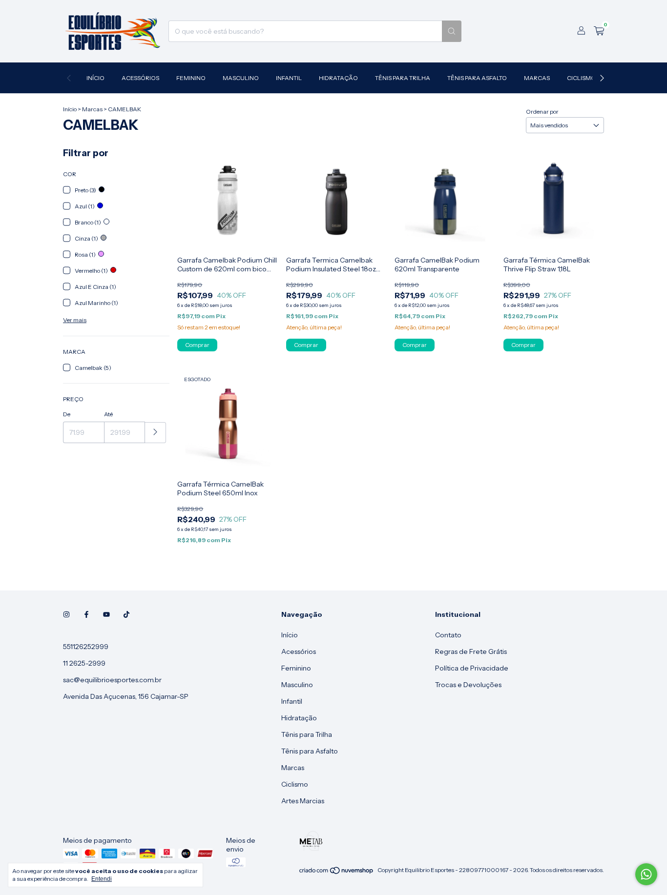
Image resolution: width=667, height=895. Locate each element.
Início (95, 77)
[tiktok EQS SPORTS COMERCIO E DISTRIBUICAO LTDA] (126, 614)
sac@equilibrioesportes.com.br (112, 679)
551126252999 (85, 646)
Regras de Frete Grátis (471, 651)
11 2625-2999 (84, 663)
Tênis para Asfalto (477, 77)
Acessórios (140, 77)
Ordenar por (542, 111)
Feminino (191, 77)
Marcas (537, 77)
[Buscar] (451, 31)
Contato (448, 635)
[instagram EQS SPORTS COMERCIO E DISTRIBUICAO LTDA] (66, 614)
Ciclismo (581, 77)
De (66, 414)
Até (108, 414)
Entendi (101, 878)
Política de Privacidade (471, 668)
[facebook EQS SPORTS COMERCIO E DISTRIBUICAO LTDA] (86, 614)
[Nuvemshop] (337, 872)
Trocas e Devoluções (468, 684)
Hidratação (338, 77)
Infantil (289, 77)
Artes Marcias (302, 800)
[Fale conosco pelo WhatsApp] (646, 874)
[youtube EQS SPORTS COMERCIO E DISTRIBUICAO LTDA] (106, 614)
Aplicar (155, 432)
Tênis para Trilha (402, 77)
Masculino (241, 77)
